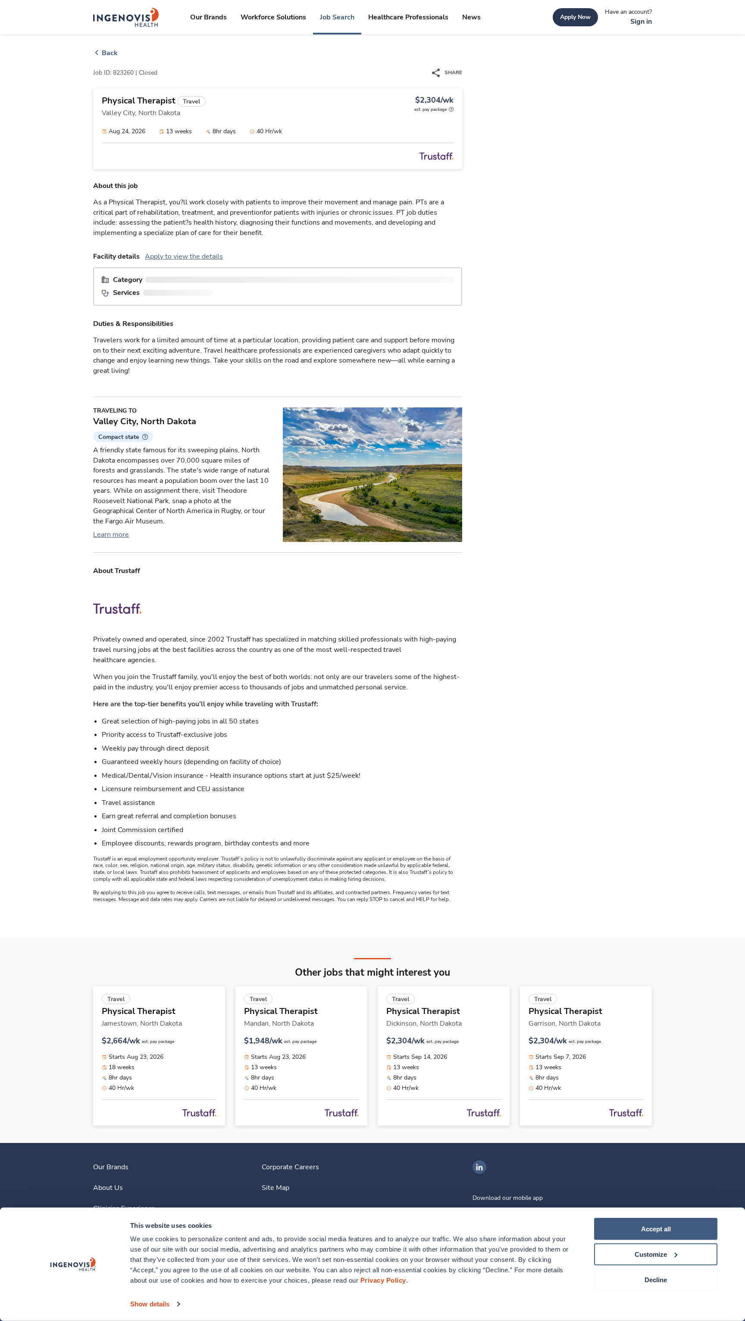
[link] (126, 17)
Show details (149, 1304)
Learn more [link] (111, 534)
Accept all (656, 1229)
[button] (123, 437)
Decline (656, 1279)
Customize (651, 1254)
